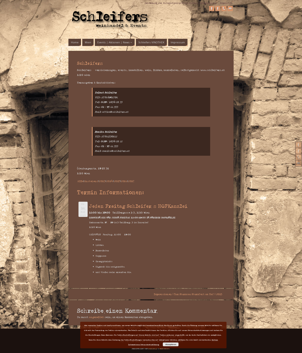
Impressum (226, 2)
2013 (102, 181)
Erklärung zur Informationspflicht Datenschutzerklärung (180, 2)
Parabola (152, 349)
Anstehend (91, 181)
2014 (109, 181)
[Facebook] (298, 145)
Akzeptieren (170, 344)
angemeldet (96, 317)
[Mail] (298, 163)
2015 (117, 181)
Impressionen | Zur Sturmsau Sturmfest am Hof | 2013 (189, 294)
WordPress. (164, 349)
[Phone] (298, 157)
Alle (80, 181)
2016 (124, 181)
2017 (131, 181)
